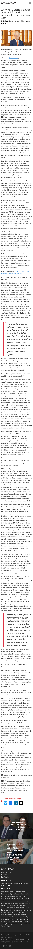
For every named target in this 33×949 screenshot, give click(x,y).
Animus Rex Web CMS (20, 942)
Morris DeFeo (13, 58)
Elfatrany (26, 939)
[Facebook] (7, 945)
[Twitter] (4, 945)
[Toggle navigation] (30, 3)
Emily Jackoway (8, 21)
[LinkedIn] (10, 945)
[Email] (21, 803)
